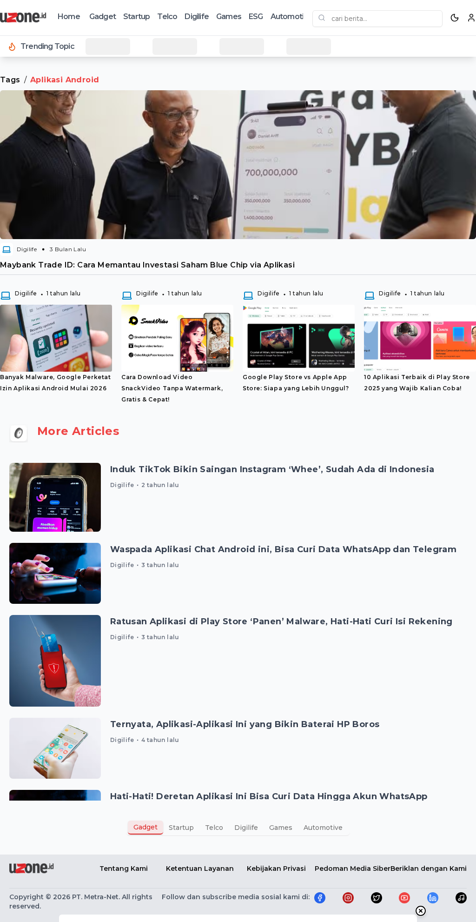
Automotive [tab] (323, 827)
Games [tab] (280, 827)
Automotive (291, 16)
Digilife (197, 16)
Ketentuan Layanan (200, 868)
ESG (256, 16)
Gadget (102, 16)
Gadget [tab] (145, 827)
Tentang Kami (123, 868)
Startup (136, 16)
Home (69, 16)
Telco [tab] (214, 827)
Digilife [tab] (246, 827)
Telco (167, 16)
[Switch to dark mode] (454, 17)
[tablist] (238, 827)
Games (228, 16)
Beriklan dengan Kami (428, 868)
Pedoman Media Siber (352, 868)
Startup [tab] (181, 827)
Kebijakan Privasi (276, 868)
